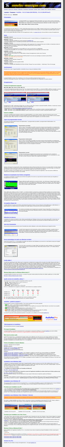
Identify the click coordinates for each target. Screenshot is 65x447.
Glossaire (49, 9)
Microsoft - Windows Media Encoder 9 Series (13, 275)
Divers (39, 9)
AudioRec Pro (30, 40)
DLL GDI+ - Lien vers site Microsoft (11, 369)
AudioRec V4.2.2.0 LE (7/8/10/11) (10, 347)
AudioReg (47, 330)
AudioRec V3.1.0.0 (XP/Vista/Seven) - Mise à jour (14, 355)
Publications (20, 9)
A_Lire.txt (6, 344)
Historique (53, 9)
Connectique (25, 9)
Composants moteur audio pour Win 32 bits (12, 436)
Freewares (12, 12)
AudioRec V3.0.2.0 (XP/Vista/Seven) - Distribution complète (16, 354)
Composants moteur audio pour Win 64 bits (12, 437)
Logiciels (35, 9)
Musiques (15, 9)
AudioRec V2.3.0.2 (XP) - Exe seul (11, 353)
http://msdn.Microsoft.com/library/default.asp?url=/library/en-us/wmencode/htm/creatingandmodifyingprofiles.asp (23, 269)
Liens (46, 9)
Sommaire (6, 9)
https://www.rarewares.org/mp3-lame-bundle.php (22, 108)
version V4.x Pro (37, 32)
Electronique (31, 9)
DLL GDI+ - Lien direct (8, 372)
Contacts (42, 9)
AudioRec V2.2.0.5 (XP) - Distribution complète (13, 352)
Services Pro (10, 9)
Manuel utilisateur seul (8, 349)
